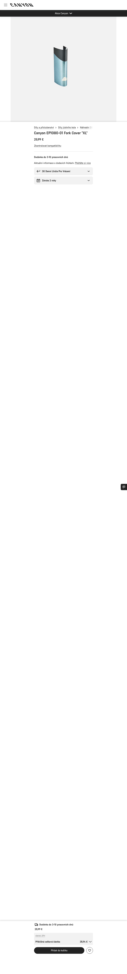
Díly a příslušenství (44, 127)
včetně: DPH (40, 935)
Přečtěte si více (83, 163)
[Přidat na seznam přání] (89, 950)
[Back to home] (22, 5)
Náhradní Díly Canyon (91, 127)
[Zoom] (63, 71)
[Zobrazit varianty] (3, 118)
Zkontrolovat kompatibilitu (47, 145)
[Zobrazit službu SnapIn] (124, 487)
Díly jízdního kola (67, 127)
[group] (63, 69)
